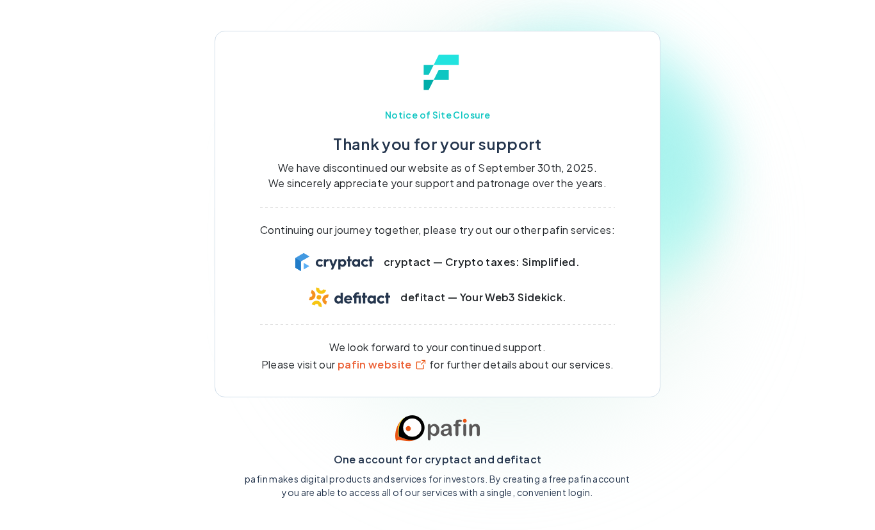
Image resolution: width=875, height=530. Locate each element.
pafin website (375, 364)
